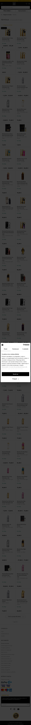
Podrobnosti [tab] (15, 349)
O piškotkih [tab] (25, 349)
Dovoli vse (15, 374)
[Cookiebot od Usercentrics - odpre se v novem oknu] (23, 345)
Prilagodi (14, 378)
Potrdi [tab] (5, 349)
